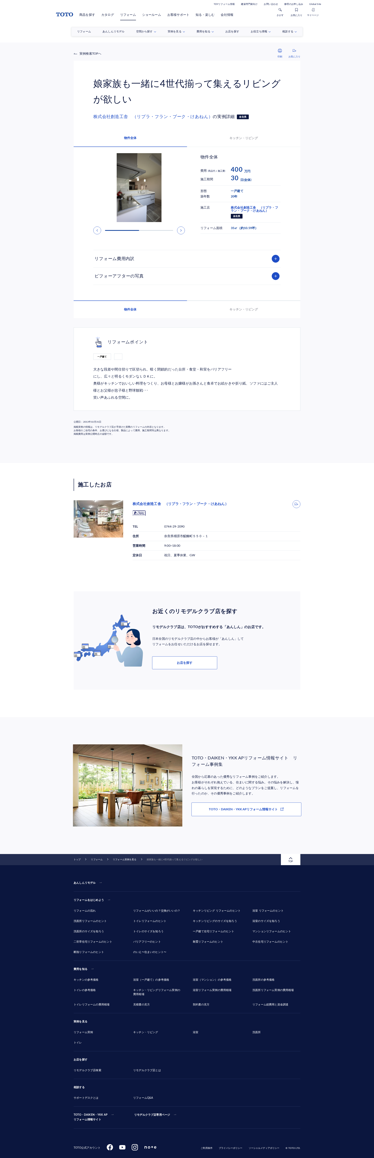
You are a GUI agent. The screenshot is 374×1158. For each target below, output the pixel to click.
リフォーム (128, 14)
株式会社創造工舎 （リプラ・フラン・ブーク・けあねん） (153, 117)
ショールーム (151, 14)
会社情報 (227, 14)
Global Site (315, 4)
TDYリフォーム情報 (224, 4)
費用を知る (80, 969)
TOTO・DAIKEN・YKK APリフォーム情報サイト (243, 809)
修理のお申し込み (293, 4)
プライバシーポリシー (230, 1148)
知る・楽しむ (205, 14)
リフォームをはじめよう (89, 900)
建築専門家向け (249, 4)
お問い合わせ (271, 4)
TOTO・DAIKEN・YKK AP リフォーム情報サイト (91, 1117)
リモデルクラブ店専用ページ (152, 1115)
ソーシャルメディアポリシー (264, 1148)
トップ (77, 859)
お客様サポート (178, 14)
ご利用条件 (207, 1148)
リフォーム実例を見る (124, 859)
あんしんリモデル (85, 883)
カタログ (107, 14)
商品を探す (87, 14)
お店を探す (184, 662)
